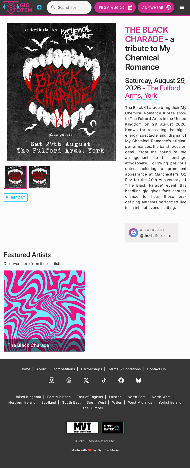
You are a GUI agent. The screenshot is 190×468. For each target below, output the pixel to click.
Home (25, 369)
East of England (90, 397)
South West (96, 402)
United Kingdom (27, 397)
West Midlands (140, 402)
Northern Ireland (21, 402)
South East (71, 402)
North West (161, 397)
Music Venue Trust (82, 427)
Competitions (64, 369)
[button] (151, 232)
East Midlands (59, 397)
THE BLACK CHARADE (146, 34)
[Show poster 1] (15, 177)
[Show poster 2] (39, 177)
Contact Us (156, 369)
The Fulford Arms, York (152, 91)
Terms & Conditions (124, 369)
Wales (117, 402)
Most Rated (112, 427)
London (115, 397)
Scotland (48, 402)
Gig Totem (18, 7)
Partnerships (91, 369)
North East (137, 397)
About (41, 369)
